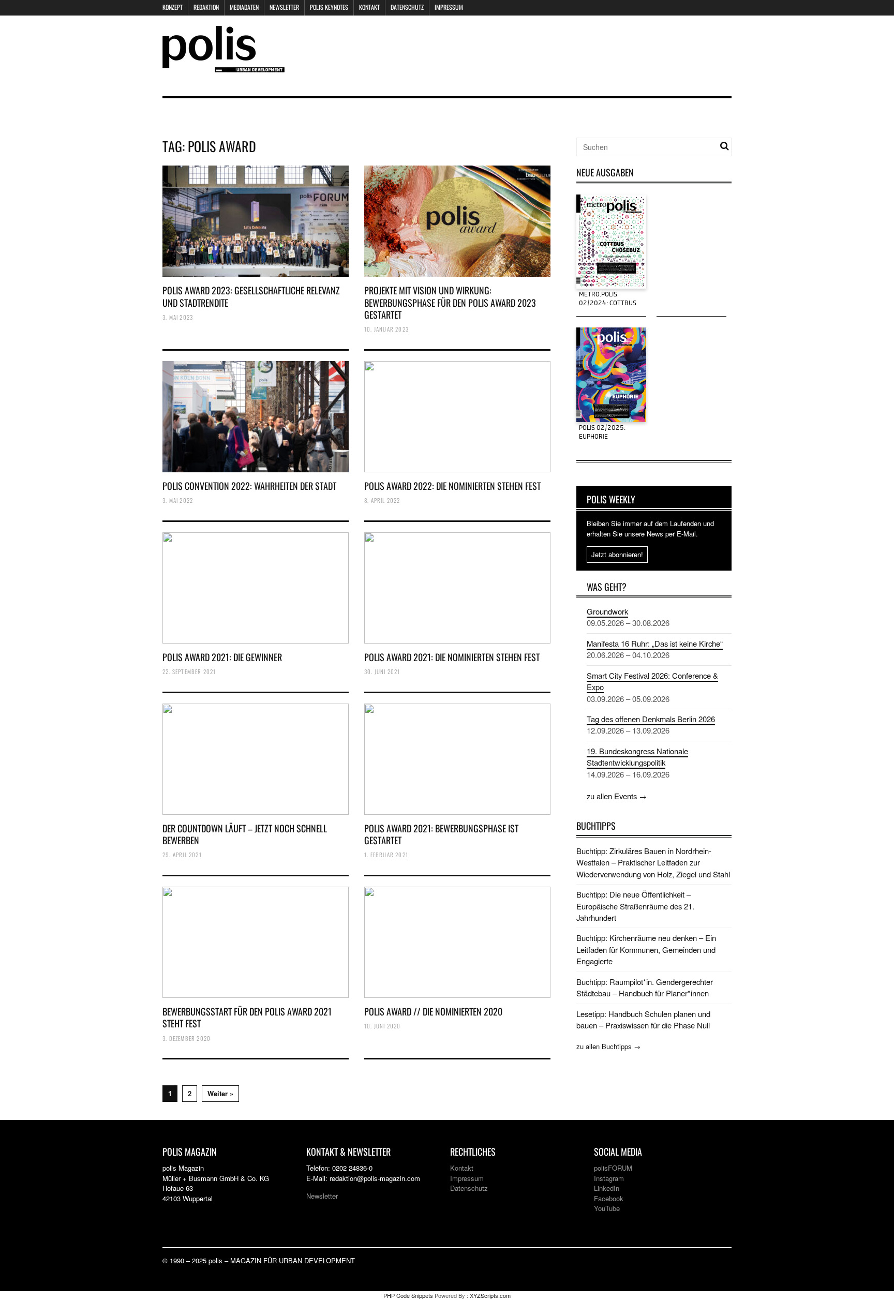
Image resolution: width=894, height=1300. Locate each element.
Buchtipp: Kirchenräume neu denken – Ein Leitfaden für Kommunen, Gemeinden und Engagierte (646, 949)
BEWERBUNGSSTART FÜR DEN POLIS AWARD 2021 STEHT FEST (247, 1017)
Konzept (172, 7)
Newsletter (284, 7)
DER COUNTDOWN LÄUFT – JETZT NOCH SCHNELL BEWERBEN (244, 834)
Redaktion (206, 7)
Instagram (609, 1178)
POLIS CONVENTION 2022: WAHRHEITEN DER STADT (249, 485)
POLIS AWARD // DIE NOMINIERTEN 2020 (433, 1011)
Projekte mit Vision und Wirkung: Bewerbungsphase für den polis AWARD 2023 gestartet (450, 302)
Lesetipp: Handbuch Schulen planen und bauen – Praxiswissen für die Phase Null (643, 1019)
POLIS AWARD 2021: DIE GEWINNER (222, 657)
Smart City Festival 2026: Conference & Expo (652, 681)
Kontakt (369, 7)
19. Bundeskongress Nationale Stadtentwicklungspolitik (637, 756)
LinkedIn (606, 1188)
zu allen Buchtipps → (608, 1046)
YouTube (607, 1208)
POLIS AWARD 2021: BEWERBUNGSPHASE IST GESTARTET (441, 834)
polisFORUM (613, 1168)
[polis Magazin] (223, 66)
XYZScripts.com (490, 1295)
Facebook (608, 1198)
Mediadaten (244, 7)
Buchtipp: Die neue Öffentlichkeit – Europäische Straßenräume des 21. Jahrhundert (635, 906)
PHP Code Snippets (408, 1295)
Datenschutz (407, 7)
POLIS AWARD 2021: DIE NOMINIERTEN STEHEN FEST (452, 657)
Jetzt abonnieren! (617, 554)
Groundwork (607, 611)
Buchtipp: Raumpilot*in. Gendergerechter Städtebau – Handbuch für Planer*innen (644, 987)
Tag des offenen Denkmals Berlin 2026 (651, 718)
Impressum (449, 7)
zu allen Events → (617, 795)
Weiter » (220, 1093)
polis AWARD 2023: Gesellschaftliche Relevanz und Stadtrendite (251, 296)
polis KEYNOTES (329, 7)
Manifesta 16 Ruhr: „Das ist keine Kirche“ (655, 643)
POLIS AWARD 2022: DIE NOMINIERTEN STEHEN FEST (452, 485)
